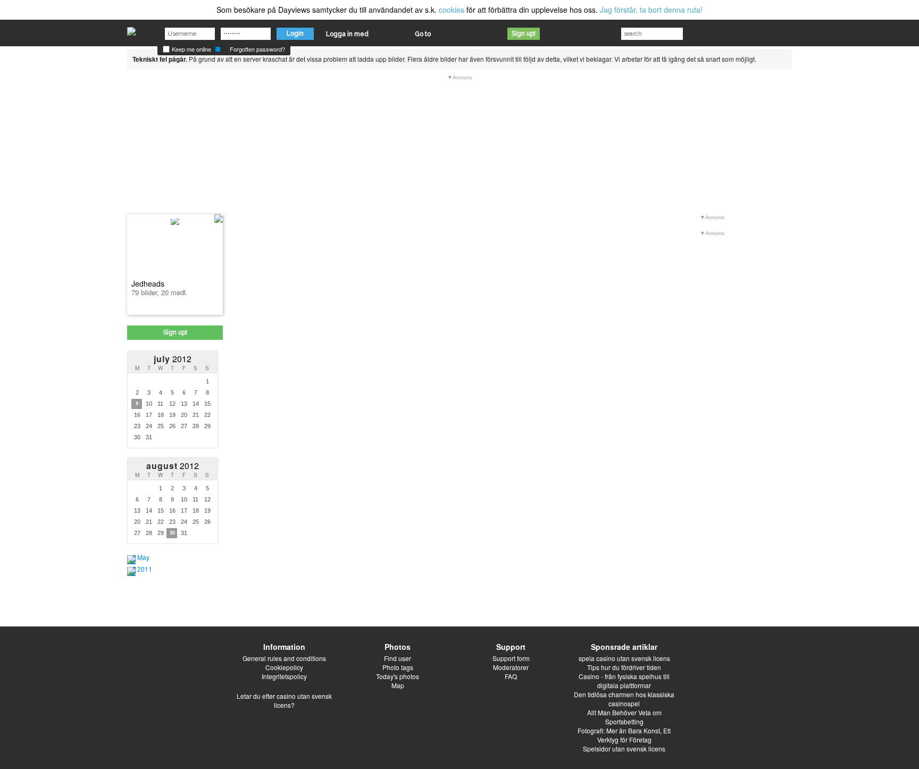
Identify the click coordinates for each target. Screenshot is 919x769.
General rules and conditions (284, 658)
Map (397, 685)
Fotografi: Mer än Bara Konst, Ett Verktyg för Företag (624, 735)
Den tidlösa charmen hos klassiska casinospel (624, 699)
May (143, 557)
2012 (172, 359)
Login (295, 33)
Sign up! (524, 33)
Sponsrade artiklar (624, 646)
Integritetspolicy (284, 676)
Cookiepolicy (284, 667)
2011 (144, 568)
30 (172, 533)
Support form (511, 658)
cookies (451, 9)
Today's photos (397, 676)
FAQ (511, 676)
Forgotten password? (257, 49)
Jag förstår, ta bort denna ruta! (651, 9)
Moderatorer (511, 667)
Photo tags (397, 667)
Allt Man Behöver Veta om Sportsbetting (624, 717)
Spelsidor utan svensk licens (624, 748)
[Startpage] (131, 29)
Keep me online (190, 49)
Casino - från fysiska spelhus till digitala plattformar (624, 681)
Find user (397, 658)
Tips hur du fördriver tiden (624, 667)
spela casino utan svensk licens (624, 658)
